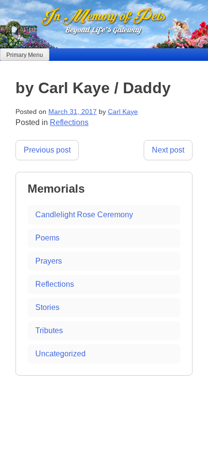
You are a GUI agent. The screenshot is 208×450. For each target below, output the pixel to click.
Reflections (69, 122)
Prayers (48, 261)
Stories (47, 307)
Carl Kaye (123, 111)
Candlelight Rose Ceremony (84, 215)
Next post (168, 150)
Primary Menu (24, 55)
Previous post (47, 150)
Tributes (49, 330)
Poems (47, 238)
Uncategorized (60, 354)
